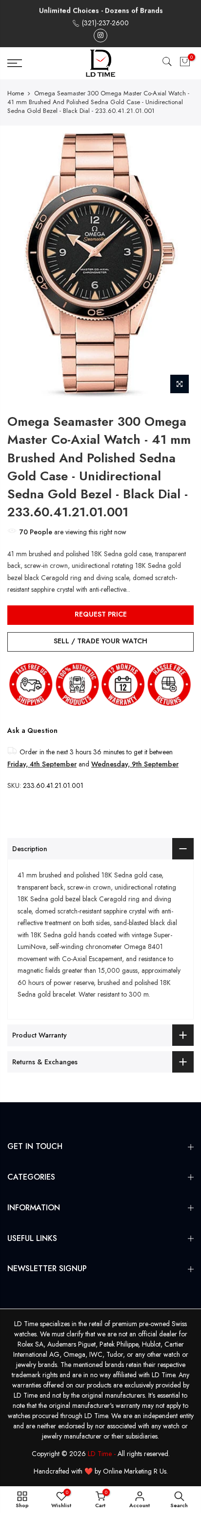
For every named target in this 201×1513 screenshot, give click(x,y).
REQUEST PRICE (101, 614)
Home (15, 93)
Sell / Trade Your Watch (100, 641)
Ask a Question (32, 730)
